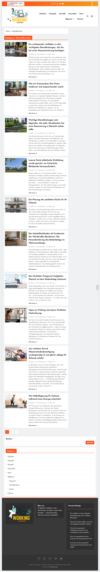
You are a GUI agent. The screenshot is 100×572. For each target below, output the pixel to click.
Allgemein (68, 19)
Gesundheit (72, 14)
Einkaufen (42, 14)
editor (32, 54)
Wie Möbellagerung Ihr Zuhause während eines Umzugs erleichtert (45, 397)
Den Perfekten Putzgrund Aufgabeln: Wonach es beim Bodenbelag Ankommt (47, 277)
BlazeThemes (54, 567)
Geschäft (62, 14)
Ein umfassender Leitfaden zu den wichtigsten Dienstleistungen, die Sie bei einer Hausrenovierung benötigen (46, 47)
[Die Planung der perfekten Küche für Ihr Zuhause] (16, 205)
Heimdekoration (12, 55)
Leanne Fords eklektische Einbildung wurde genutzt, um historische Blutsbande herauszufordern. (46, 163)
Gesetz (11, 489)
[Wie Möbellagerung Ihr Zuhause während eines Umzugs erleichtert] (16, 401)
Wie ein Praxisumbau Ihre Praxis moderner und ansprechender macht (46, 85)
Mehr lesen (32, 77)
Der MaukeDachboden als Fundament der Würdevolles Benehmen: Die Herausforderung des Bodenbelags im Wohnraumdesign (47, 238)
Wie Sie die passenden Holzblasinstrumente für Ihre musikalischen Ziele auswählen (79, 530)
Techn (81, 14)
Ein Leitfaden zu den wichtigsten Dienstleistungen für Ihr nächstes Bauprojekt (80, 515)
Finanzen (80, 19)
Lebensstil (12, 481)
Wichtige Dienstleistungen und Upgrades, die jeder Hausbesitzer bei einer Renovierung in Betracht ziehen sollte (46, 124)
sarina (32, 170)
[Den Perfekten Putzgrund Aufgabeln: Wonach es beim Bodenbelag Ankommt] (16, 281)
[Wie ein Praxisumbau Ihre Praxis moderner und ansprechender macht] (16, 88)
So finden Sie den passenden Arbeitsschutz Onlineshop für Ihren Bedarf (81, 545)
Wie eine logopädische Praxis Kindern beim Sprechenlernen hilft (81, 537)
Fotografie (52, 14)
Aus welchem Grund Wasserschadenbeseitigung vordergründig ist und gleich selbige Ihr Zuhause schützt (48, 353)
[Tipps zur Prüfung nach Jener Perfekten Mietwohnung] (16, 315)
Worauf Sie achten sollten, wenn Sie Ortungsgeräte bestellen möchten (81, 523)
